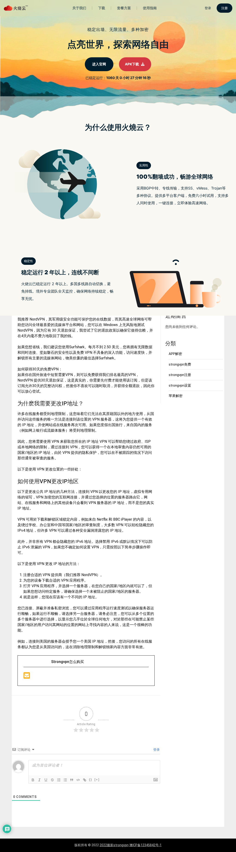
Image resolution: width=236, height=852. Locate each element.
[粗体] (33, 780)
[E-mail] (27, 677)
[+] (97, 779)
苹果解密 (176, 396)
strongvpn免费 (180, 364)
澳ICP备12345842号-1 (145, 845)
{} (90, 779)
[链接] (84, 780)
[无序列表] (65, 780)
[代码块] (78, 780)
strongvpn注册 (180, 375)
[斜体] (39, 780)
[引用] (71, 780)
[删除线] (52, 780)
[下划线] (46, 780)
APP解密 (175, 354)
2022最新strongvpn (114, 845)
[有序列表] (59, 780)
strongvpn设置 (180, 385)
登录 (156, 749)
